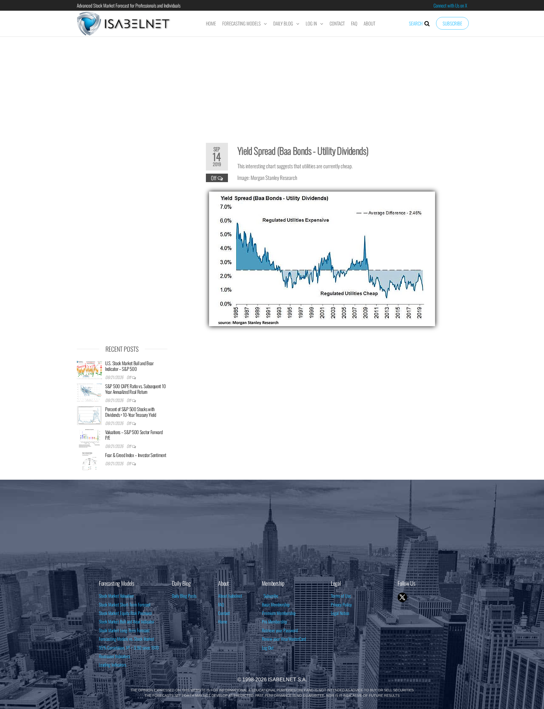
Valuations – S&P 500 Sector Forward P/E (134, 434)
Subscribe (452, 23)
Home (211, 23)
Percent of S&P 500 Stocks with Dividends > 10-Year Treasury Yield (130, 411)
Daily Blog (283, 23)
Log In (311, 23)
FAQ (354, 23)
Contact (337, 23)
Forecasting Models (241, 23)
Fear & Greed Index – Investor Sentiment (135, 454)
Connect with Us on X (450, 5)
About (369, 23)
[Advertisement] (272, 86)
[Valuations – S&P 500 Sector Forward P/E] (89, 437)
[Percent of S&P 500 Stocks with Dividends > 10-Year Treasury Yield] (89, 414)
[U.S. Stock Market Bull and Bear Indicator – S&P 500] (89, 369)
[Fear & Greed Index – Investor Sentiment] (89, 460)
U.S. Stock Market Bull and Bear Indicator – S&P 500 (129, 366)
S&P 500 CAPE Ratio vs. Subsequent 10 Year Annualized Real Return (135, 388)
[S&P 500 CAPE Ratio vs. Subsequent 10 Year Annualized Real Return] (89, 391)
